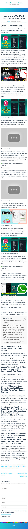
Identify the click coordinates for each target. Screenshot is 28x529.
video (6, 468)
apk (24, 465)
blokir (6, 466)
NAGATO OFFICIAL (14, 2)
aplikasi (2, 466)
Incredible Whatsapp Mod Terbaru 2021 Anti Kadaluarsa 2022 (21, 474)
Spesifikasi (20, 466)
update (2, 468)
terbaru (24, 466)
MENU (24, 10)
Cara (9, 466)
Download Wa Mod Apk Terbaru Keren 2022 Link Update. (13, 321)
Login (16, 466)
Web (8, 468)
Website (12, 468)
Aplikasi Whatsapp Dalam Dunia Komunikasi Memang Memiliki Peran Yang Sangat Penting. (14, 328)
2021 (15, 465)
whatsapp (16, 468)
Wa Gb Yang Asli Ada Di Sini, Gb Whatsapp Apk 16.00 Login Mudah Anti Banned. (13, 324)
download (12, 466)
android (20, 465)
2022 (18, 465)
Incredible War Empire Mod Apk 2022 (7, 473)
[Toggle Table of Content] (23, 318)
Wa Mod (7, 465)
